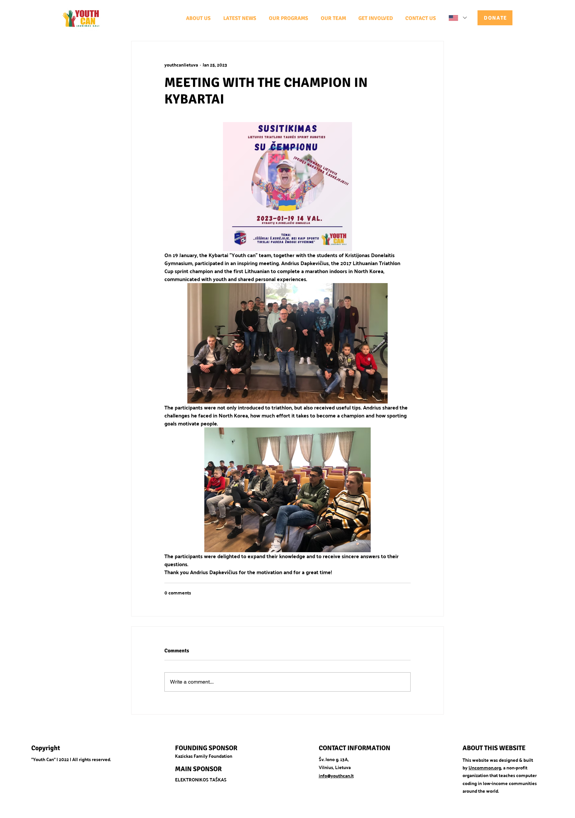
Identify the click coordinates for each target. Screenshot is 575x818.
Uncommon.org (485, 767)
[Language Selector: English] (457, 18)
